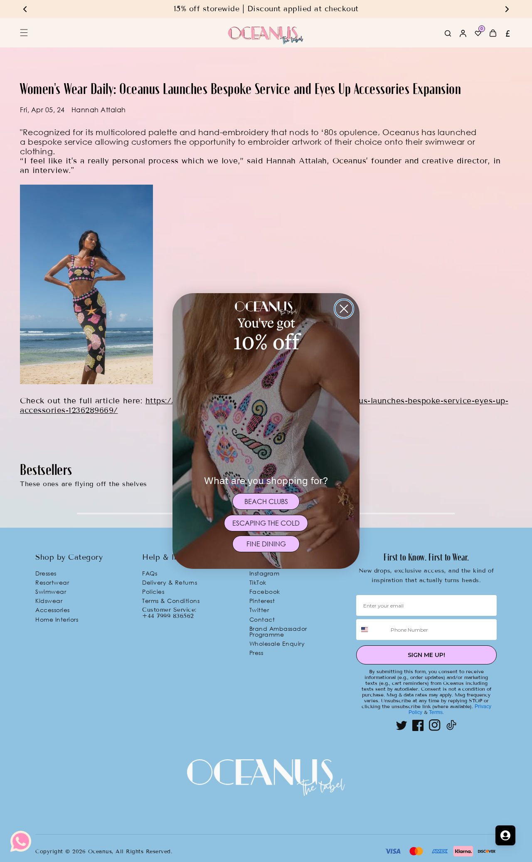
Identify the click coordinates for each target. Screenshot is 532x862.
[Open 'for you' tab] (505, 835)
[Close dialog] (344, 308)
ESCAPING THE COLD (266, 523)
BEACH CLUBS (266, 501)
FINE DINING (266, 544)
